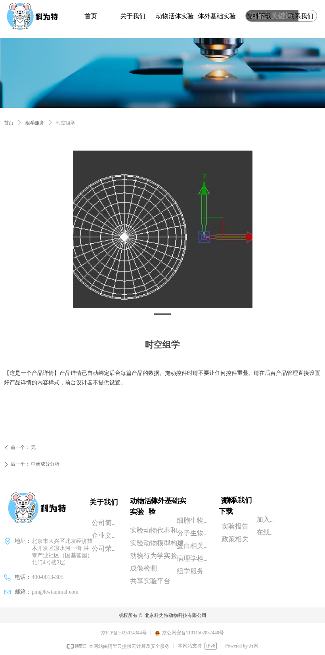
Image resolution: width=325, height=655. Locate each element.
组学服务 (34, 123)
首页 (8, 123)
